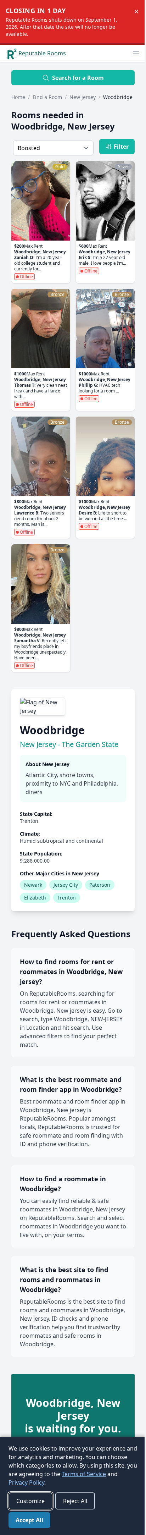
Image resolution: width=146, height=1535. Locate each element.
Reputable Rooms (42, 53)
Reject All (75, 1501)
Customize (30, 1501)
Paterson (99, 884)
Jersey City (66, 884)
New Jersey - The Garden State (69, 744)
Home (18, 97)
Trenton (66, 897)
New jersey (82, 97)
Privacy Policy (26, 1482)
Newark (33, 884)
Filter (121, 146)
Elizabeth (35, 897)
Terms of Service (84, 1474)
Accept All (29, 1520)
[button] (136, 53)
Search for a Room (78, 78)
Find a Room (47, 97)
